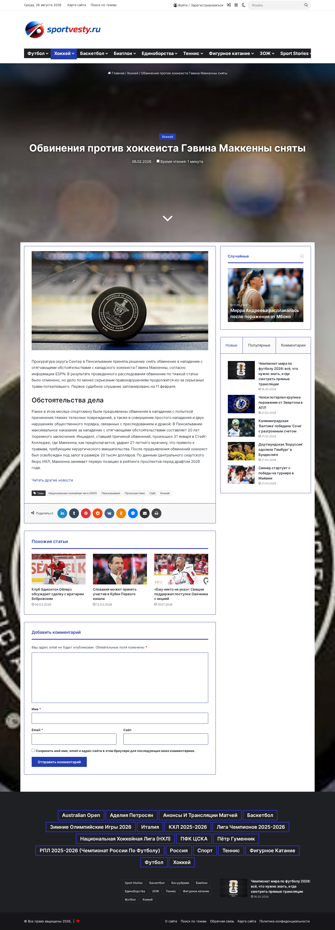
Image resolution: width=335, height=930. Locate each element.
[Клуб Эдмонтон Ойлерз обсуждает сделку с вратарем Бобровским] (59, 569)
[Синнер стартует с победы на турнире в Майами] (241, 474)
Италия (150, 827)
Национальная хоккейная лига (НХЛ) (73, 493)
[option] (265, 295)
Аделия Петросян (131, 815)
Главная (117, 73)
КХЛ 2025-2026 (188, 827)
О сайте (171, 921)
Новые (231, 345)
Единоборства (158, 53)
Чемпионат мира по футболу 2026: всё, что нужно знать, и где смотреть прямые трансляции (278, 373)
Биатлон (123, 53)
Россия (179, 850)
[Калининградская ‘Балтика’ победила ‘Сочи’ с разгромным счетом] (241, 427)
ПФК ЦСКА (193, 839)
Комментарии (293, 345)
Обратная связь (222, 921)
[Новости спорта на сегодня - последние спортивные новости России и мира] (62, 29)
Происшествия (135, 493)
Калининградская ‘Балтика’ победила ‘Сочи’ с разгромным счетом (280, 426)
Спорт (205, 850)
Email (37, 730)
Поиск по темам (103, 5)
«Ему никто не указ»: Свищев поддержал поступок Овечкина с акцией (181, 594)
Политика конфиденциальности (284, 921)
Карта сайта (76, 5)
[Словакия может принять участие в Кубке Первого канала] (120, 569)
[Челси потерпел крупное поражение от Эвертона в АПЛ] (241, 404)
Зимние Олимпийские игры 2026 (90, 827)
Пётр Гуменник (236, 839)
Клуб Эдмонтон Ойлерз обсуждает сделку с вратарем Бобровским (58, 594)
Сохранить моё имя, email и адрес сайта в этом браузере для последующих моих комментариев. (115, 751)
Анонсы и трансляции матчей (200, 815)
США (152, 493)
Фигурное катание (229, 53)
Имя (36, 709)
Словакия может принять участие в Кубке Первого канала (115, 594)
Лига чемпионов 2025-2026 (251, 827)
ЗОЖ (265, 53)
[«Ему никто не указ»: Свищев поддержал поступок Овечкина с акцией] (181, 569)
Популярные (259, 345)
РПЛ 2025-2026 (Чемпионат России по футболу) (100, 850)
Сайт (127, 730)
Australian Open (81, 815)
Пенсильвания (111, 493)
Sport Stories (294, 53)
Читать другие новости (52, 480)
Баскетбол (92, 53)
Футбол (36, 53)
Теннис (191, 53)
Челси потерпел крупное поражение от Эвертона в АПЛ (280, 402)
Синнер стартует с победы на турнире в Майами (276, 473)
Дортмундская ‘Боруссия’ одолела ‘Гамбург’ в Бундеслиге (280, 449)
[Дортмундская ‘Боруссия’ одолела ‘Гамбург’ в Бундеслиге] (241, 451)
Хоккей (62, 53)
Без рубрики (180, 883)
